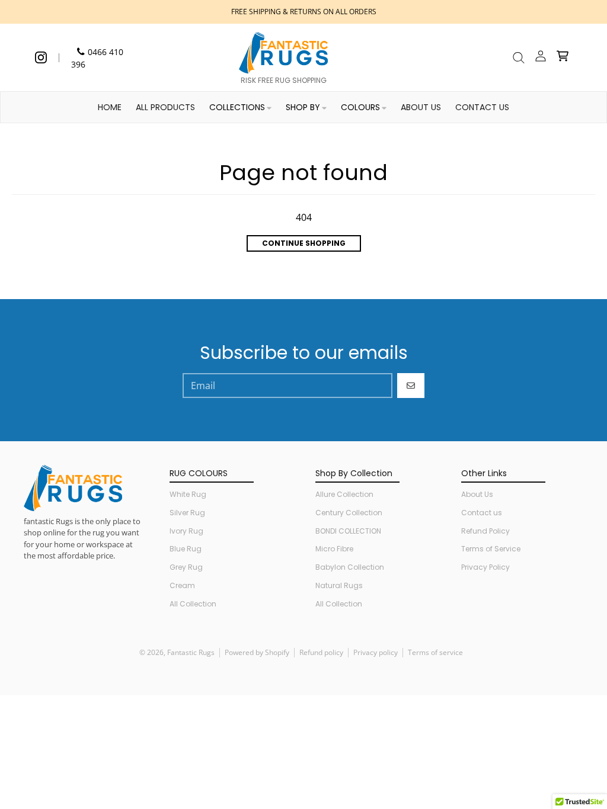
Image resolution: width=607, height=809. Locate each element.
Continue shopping (304, 243)
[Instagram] (41, 57)
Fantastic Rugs (191, 652)
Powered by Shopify (257, 652)
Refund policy (321, 652)
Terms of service (435, 652)
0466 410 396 (97, 58)
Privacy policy (375, 652)
